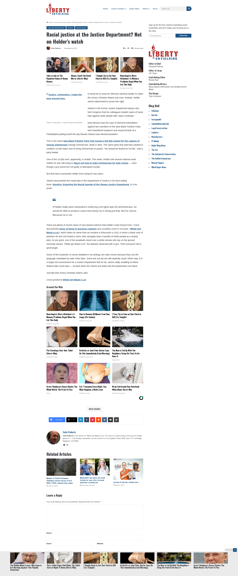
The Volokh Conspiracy (161, 158)
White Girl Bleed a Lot (74, 280)
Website (100, 544)
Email (49, 544)
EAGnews (155, 110)
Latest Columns (117, 9)
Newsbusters (157, 136)
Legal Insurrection (159, 128)
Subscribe (183, 35)
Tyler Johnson (155, 96)
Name (49, 533)
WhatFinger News (158, 167)
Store (155, 9)
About (145, 9)
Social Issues (81, 28)
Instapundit (156, 119)
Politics (70, 28)
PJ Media (155, 141)
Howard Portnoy (156, 66)
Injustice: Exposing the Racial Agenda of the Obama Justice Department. (91, 184)
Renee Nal (153, 80)
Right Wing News (158, 145)
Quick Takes (134, 9)
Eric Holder (95, 409)
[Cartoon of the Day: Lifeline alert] (128, 469)
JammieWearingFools (160, 123)
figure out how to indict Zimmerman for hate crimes (101, 163)
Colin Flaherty (56, 48)
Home (105, 9)
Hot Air (154, 115)
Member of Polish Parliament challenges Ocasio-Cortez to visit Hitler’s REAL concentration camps (59, 480)
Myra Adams (154, 87)
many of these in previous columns (78, 229)
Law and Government (62, 22)
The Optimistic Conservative (163, 154)
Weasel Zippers (157, 162)
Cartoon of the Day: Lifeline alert (125, 482)
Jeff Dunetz (165, 87)
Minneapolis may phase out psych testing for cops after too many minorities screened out (92, 480)
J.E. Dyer (153, 73)
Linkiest (154, 132)
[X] (67, 445)
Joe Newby (175, 87)
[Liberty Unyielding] (57, 8)
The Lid (154, 149)
